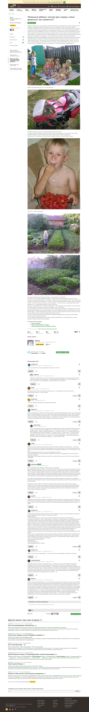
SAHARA (10, 672)
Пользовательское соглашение (71, 700)
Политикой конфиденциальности (54, 2)
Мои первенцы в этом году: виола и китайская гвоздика (16, 69)
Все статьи (55, 705)
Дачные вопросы (41, 705)
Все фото (55, 702)
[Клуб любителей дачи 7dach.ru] (12, 5)
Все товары (55, 700)
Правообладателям (68, 705)
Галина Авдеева (34, 353)
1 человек (43, 353)
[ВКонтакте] (11, 30)
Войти (78, 6)
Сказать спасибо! (39, 344)
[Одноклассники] (13, 30)
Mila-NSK (10, 643)
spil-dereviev (11, 633)
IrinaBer (33, 443)
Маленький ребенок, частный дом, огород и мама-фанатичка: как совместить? (15, 60)
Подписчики (16, 36)
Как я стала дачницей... (15, 645)
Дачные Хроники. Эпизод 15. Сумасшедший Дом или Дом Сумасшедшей (31, 654)
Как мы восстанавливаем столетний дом (21, 625)
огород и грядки (41, 328)
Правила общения (68, 698)
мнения (50, 328)
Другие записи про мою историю (23, 620)
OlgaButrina (36, 374)
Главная (11, 34)
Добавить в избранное (63, 352)
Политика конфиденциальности (71, 702)
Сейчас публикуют (41, 702)
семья (45, 328)
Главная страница (41, 700)
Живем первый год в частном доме (14, 65)
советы (48, 328)
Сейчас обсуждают (14, 45)
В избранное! (32, 22)
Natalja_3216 (34, 409)
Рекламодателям (68, 706)
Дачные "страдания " (36, 323)
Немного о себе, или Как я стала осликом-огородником (25, 673)
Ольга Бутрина (17, 22)
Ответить (31, 371)
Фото (16, 42)
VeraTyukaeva (34, 464)
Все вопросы (55, 703)
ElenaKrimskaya (37, 425)
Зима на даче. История (15, 664)
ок (64, 2)
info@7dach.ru (12, 705)
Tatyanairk (33, 578)
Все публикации (16, 39)
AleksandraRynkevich (35, 560)
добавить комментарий (75, 614)
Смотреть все (32, 681)
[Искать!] (49, 6)
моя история (54, 328)
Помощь (39, 706)
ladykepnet (10, 662)
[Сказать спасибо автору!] (79, 371)
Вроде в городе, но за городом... (15, 19)
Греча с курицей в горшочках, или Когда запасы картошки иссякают (16, 51)
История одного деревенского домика (14, 55)
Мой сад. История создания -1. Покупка (40, 324)
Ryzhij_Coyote (34, 399)
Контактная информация (69, 703)
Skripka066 (10, 623)
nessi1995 (33, 496)
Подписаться (12, 25)
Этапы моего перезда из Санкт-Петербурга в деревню (43, 326)
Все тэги (54, 706)
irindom (32, 387)
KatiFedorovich (34, 364)
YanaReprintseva (11, 652)
